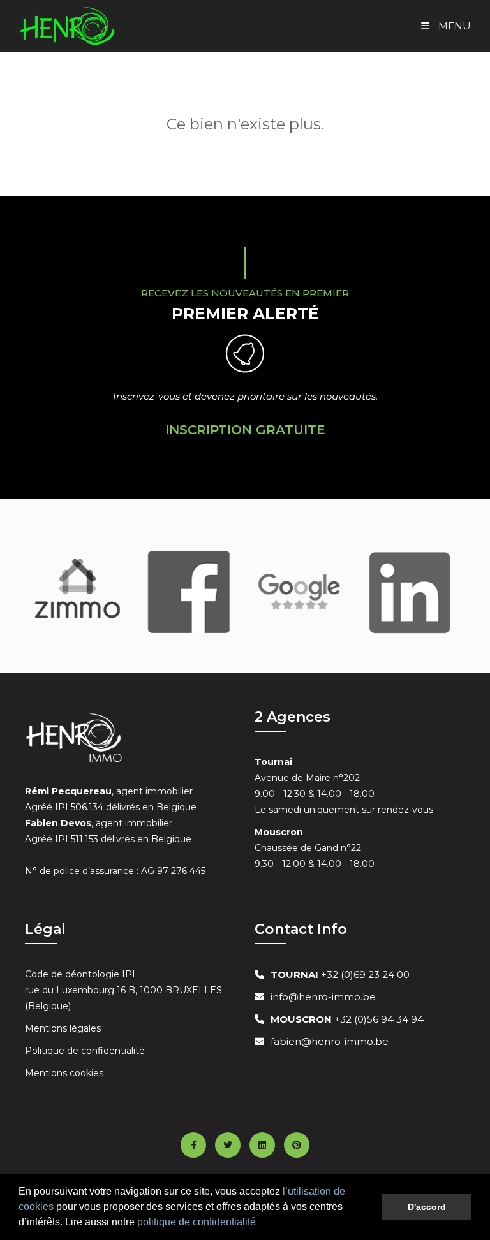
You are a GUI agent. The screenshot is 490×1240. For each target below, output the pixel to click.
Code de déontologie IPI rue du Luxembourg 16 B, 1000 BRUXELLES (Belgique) (123, 990)
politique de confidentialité (196, 1221)
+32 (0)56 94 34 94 (347, 1019)
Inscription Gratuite (245, 429)
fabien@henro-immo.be (330, 1041)
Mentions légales (63, 1028)
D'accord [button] (427, 1207)
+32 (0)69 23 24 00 (340, 974)
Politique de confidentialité (85, 1050)
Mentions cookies (64, 1073)
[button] (260, 1223)
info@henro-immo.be (323, 997)
